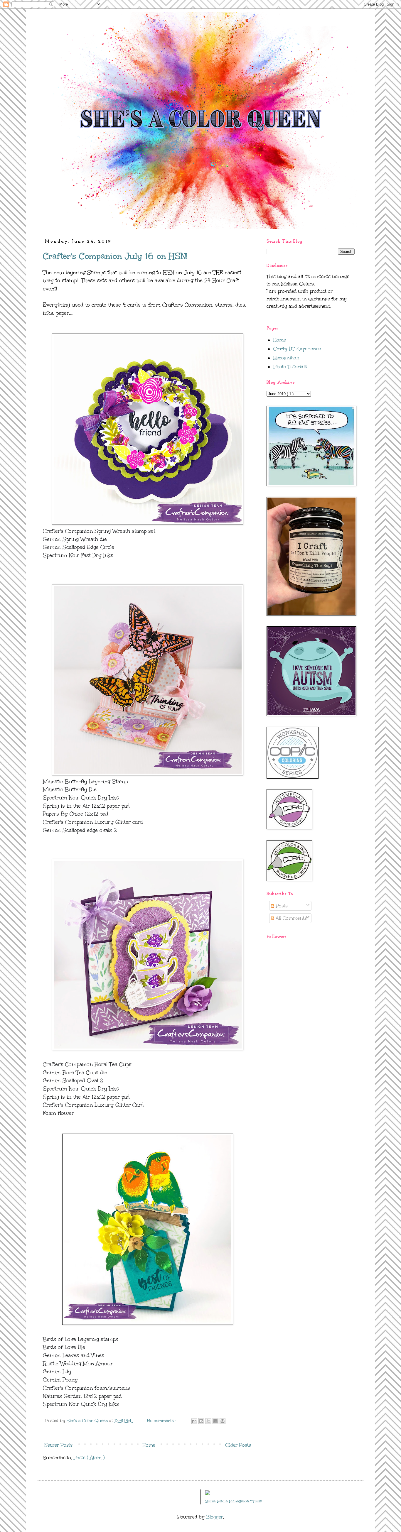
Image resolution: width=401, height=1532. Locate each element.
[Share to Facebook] (215, 1421)
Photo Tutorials (290, 366)
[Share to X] (208, 1421)
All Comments (290, 918)
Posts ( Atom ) (89, 1458)
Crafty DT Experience (297, 349)
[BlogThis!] (201, 1421)
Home (149, 1445)
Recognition (286, 358)
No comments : (162, 1420)
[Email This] (194, 1421)
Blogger (214, 1517)
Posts (281, 906)
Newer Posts (58, 1445)
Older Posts (238, 1445)
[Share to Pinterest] (222, 1421)
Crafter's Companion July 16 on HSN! (115, 256)
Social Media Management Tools (233, 1501)
